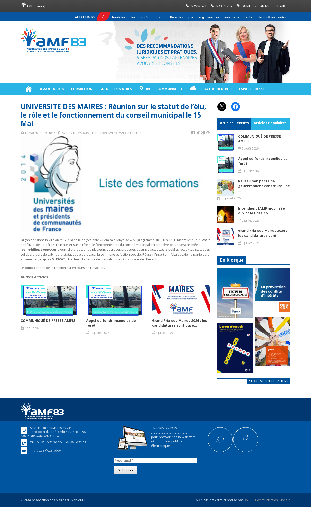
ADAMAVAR (199, 5)
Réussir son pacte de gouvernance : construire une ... (264, 186)
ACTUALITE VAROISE (76, 132)
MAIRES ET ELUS (130, 132)
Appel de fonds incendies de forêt (109, 17)
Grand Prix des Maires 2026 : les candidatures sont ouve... (179, 323)
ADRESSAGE (224, 5)
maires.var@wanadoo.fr (47, 450)
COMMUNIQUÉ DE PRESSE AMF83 (48, 320)
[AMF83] (53, 52)
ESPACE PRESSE (252, 88)
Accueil (28, 89)
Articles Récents (234, 122)
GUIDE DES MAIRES (115, 88)
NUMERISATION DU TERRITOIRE (264, 5)
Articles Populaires (270, 122)
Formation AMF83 (104, 132)
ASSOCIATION (52, 88)
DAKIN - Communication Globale (267, 500)
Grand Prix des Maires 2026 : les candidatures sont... (262, 233)
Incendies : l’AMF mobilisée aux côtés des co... (261, 210)
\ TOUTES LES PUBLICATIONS (268, 381)
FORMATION (82, 88)
